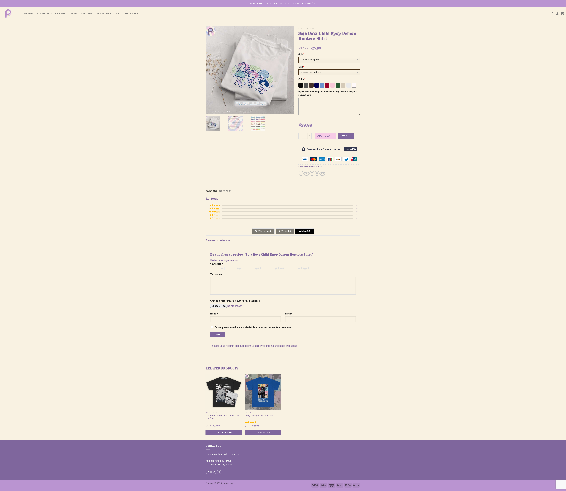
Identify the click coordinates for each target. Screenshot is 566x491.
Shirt (301, 28)
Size (301, 67)
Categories (28, 13)
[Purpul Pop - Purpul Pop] (10, 13)
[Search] (553, 13)
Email (288, 313)
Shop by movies (44, 13)
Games (74, 13)
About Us (100, 13)
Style (301, 54)
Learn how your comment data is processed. (274, 345)
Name (214, 313)
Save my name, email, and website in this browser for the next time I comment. (253, 327)
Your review (217, 274)
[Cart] (562, 13)
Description (225, 191)
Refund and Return (131, 13)
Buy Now (346, 135)
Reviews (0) (211, 191)
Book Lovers (86, 13)
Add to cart (325, 135)
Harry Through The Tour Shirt (259, 415)
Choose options (224, 432)
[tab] (211, 191)
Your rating (216, 264)
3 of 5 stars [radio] (249, 268)
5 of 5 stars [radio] (292, 268)
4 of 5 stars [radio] (269, 268)
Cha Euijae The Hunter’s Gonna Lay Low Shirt (222, 417)
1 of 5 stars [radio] (215, 268)
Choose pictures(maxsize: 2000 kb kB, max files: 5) (235, 301)
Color (301, 79)
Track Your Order (113, 13)
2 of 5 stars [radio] (231, 268)
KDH (318, 167)
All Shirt (311, 28)
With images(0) (265, 231)
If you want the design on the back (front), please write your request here (327, 93)
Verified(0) (286, 231)
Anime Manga (60, 13)
